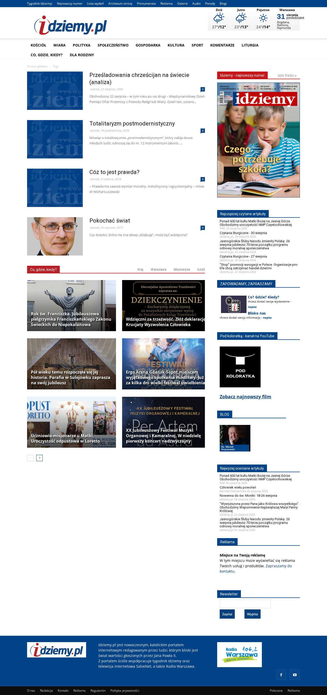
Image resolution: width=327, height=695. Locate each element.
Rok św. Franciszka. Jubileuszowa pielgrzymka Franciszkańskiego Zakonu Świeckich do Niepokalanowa (71, 319)
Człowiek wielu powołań (238, 487)
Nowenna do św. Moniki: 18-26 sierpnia (248, 495)
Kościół (38, 45)
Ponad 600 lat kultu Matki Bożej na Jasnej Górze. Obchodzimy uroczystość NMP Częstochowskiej (256, 223)
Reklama (166, 3)
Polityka (81, 45)
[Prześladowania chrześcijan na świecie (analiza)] (55, 102)
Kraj (140, 269)
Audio (196, 3)
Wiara (59, 45)
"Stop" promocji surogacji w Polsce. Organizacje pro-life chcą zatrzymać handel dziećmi (259, 266)
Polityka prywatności (124, 690)
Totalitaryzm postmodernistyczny (132, 123)
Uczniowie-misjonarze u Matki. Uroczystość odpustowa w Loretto (65, 438)
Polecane (276, 690)
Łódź (201, 269)
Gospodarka (148, 45)
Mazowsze (182, 269)
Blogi (223, 3)
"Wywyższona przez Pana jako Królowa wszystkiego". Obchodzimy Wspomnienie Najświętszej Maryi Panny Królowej (259, 507)
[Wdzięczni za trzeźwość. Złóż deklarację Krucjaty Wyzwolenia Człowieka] (166, 305)
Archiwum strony (120, 3)
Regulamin (98, 690)
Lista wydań (95, 3)
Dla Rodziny (82, 54)
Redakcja (46, 690)
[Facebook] (281, 675)
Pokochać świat (109, 220)
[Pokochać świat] (55, 247)
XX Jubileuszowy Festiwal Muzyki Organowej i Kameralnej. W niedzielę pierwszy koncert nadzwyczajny (163, 436)
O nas (31, 690)
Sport (197, 45)
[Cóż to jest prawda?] (55, 199)
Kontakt (63, 690)
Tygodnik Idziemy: (39, 3)
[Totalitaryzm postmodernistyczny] (55, 150)
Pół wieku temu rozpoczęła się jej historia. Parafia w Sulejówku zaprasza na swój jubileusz (70, 377)
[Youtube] (295, 675)
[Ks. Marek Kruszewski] (235, 443)
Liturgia (250, 45)
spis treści (286, 75)
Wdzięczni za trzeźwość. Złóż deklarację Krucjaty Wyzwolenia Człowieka (166, 322)
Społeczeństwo (113, 45)
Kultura (176, 45)
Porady (210, 3)
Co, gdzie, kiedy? (47, 54)
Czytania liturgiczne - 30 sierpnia (243, 233)
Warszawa (158, 269)
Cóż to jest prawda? (114, 172)
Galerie (182, 3)
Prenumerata (146, 3)
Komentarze (222, 45)
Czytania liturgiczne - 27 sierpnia (243, 256)
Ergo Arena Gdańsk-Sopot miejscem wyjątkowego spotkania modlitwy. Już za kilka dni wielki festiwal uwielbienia (165, 377)
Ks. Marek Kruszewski (228, 448)
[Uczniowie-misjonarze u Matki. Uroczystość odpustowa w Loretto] (71, 422)
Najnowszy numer (70, 3)
